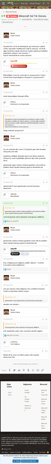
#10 (46, 285)
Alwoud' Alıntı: (9, 297)
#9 (47, 259)
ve (12, 221)
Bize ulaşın (5, 452)
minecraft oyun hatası (41, 19)
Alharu (13, 102)
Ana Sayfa (42, 452)
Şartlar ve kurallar (15, 452)
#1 (47, 42)
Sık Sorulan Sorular (27, 399)
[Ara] (48, 3)
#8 (47, 237)
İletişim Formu (18, 443)
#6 (47, 182)
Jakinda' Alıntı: (9, 324)
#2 (47, 71)
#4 (47, 111)
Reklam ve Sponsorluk (28, 408)
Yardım (35, 452)
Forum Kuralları (27, 391)
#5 (47, 145)
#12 (46, 351)
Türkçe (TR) (7, 449)
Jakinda (13, 194)
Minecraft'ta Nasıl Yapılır (44, 410)
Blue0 (4, 19)
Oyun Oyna (9, 394)
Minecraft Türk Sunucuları (44, 393)
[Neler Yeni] (43, 3)
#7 (47, 203)
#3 (47, 92)
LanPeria (14, 342)
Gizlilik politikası (27, 452)
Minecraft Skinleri (44, 418)
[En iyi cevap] (4, 16)
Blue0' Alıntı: (8, 116)
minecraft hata (27, 19)
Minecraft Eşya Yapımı (44, 426)
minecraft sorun (7, 22)
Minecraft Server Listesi (44, 401)
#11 (46, 319)
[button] (3, 3)
